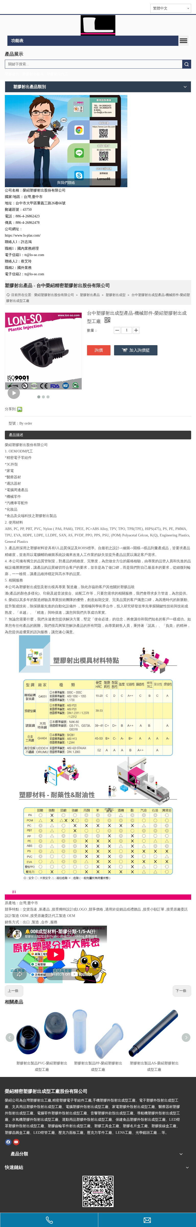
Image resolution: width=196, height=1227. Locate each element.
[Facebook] (8, 1142)
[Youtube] (16, 1142)
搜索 (186, 64)
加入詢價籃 (139, 350)
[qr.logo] (98, 1191)
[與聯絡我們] (66, 141)
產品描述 (16, 435)
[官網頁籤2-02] (98, 25)
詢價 (99, 350)
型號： (14, 423)
